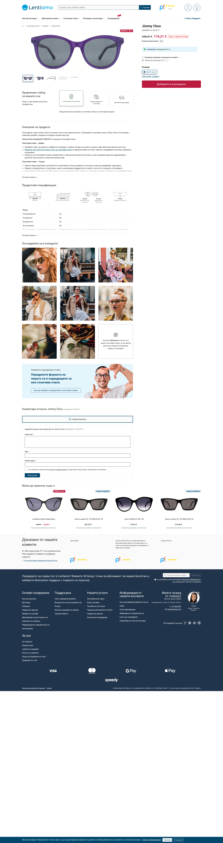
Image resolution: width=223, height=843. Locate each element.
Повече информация (151, 839)
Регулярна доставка (95, 599)
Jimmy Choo (55, 26)
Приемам (167, 840)
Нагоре (49, 688)
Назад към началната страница (33, 688)
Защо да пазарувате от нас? (34, 656)
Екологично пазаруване (97, 617)
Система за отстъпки (96, 606)
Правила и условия (30, 613)
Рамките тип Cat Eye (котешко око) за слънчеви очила (48, 149)
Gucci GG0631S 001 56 (134, 519)
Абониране (195, 575)
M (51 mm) (150, 72)
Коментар (29, 434)
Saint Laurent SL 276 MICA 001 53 (89, 519)
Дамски (45, 26)
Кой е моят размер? (150, 76)
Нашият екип (27, 645)
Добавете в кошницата (171, 84)
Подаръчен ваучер (30, 610)
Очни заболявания (127, 609)
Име (27, 451)
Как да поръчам (29, 599)
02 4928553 (176, 606)
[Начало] (23, 26)
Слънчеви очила (33, 26)
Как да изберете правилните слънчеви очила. (56, 390)
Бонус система (93, 602)
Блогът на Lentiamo (30, 653)
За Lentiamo (27, 641)
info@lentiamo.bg (174, 609)
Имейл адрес (30, 460)
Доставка (26, 602)
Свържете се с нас (29, 660)
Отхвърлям (178, 840)
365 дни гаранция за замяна (67, 610)
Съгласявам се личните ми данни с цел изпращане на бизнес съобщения (179, 580)
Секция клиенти (61, 613)
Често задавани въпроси (65, 599)
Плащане (26, 606)
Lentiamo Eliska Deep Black (43, 519)
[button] (28, 78)
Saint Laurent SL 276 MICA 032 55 (179, 519)
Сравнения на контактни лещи (133, 620)
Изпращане (32, 475)
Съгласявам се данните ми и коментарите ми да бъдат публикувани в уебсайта (67, 469)
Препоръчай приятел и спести (99, 610)
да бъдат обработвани (57, 469)
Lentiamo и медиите (30, 649)
